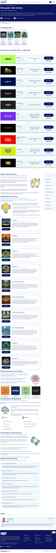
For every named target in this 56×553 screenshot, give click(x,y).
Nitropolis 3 (17, 38)
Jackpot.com (20, 103)
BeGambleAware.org (53, 110)
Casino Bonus (48, 205)
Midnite (18, 57)
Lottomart (19, 149)
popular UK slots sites (23, 453)
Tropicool (9, 474)
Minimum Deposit (48, 185)
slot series (12, 402)
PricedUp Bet (20, 92)
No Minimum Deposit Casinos (39, 542)
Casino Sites (36, 537)
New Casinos (48, 198)
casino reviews (2, 379)
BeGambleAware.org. (35, 168)
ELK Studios (25, 203)
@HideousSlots (4, 546)
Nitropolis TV (3, 38)
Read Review (3, 43)
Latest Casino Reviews (49, 538)
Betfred (15, 396)
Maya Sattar (8, 18)
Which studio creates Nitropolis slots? (7, 470)
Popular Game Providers (49, 541)
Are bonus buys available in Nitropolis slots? (8, 497)
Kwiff (18, 114)
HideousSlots (10, 546)
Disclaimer (25, 541)
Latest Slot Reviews (48, 537)
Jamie (54, 518)
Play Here (6, 229)
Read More (9, 23)
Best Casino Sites (48, 208)
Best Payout (47, 188)
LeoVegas (5, 396)
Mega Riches (20, 68)
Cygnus (12, 474)
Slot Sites (47, 195)
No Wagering (48, 182)
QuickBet (36, 396)
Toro (15, 474)
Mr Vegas (19, 126)
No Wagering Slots (37, 538)
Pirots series (34, 301)
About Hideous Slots (26, 537)
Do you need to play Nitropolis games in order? (9, 463)
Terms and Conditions (27, 538)
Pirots (6, 474)
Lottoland (19, 80)
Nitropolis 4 (24, 38)
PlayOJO (25, 396)
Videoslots (19, 161)
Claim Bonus (48, 58)
